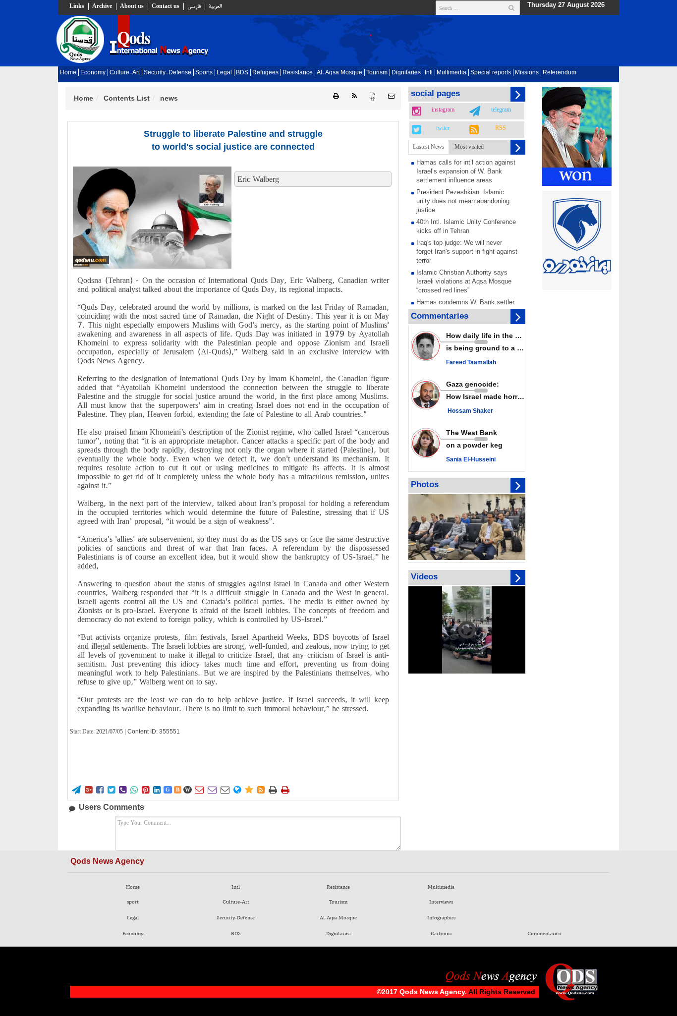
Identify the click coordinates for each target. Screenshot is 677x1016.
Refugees (265, 72)
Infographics (441, 917)
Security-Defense (167, 72)
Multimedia (451, 72)
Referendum (559, 72)
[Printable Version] (336, 96)
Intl (429, 72)
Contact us (165, 6)
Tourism (377, 72)
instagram (443, 110)
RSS (500, 128)
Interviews (441, 902)
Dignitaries (406, 72)
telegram (501, 110)
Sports (204, 72)
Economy (93, 72)
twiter (443, 128)
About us (132, 6)
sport (133, 902)
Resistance (297, 72)
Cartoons (441, 933)
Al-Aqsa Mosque (339, 72)
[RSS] (354, 96)
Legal (224, 72)
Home (68, 72)
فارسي (194, 6)
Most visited (469, 146)
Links (76, 6)
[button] (391, 96)
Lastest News (429, 146)
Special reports (490, 72)
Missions (527, 72)
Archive (102, 6)
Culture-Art (125, 72)
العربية (215, 6)
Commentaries (544, 933)
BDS (242, 72)
